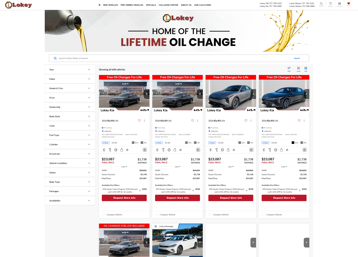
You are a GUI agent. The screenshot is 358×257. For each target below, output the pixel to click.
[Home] (99, 5)
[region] (124, 181)
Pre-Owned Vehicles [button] (132, 5)
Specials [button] (151, 5)
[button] (146, 94)
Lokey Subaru (295, 6)
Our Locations (202, 5)
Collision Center (168, 5)
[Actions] (144, 120)
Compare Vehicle (114, 214)
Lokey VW (264, 3)
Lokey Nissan (295, 3)
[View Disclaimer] (127, 150)
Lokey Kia (264, 6)
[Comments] (145, 150)
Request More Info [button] (124, 198)
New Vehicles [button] (110, 5)
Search (297, 58)
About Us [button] (186, 5)
